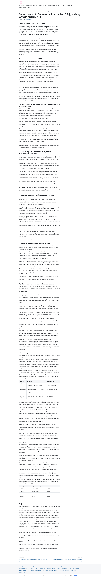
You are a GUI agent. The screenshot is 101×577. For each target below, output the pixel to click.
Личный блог (26, 11)
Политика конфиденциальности (75, 566)
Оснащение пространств (24, 7)
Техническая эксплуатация (67, 5)
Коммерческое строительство (37, 570)
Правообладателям (23, 568)
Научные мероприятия (31, 5)
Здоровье (56, 570)
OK (75, 575)
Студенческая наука (42, 5)
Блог (20, 566)
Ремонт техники (73, 570)
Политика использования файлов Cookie (57, 566)
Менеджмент (22, 5)
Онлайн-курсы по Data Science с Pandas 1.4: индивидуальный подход (67, 559)
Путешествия (22, 572)
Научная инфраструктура (54, 5)
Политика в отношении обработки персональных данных (34, 566)
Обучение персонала (64, 570)
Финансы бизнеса (49, 570)
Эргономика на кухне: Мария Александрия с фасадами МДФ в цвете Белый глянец (34, 559)
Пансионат (21, 553)
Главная (20, 11)
